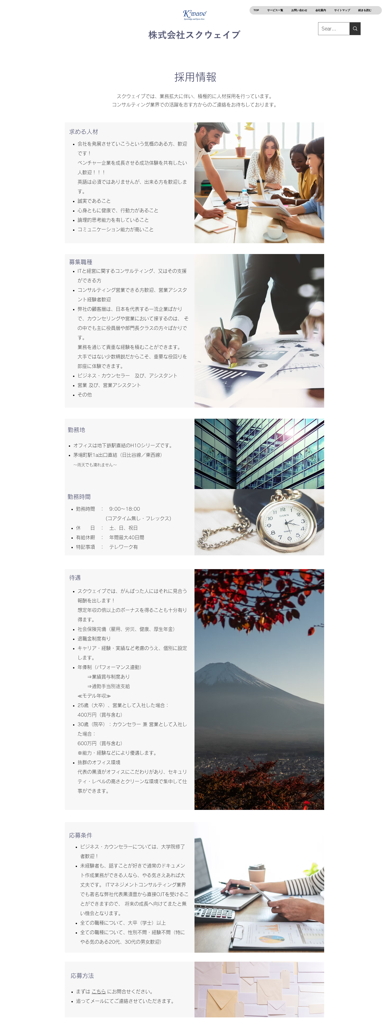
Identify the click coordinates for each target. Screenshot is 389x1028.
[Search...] (355, 28)
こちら (99, 991)
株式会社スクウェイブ (194, 34)
